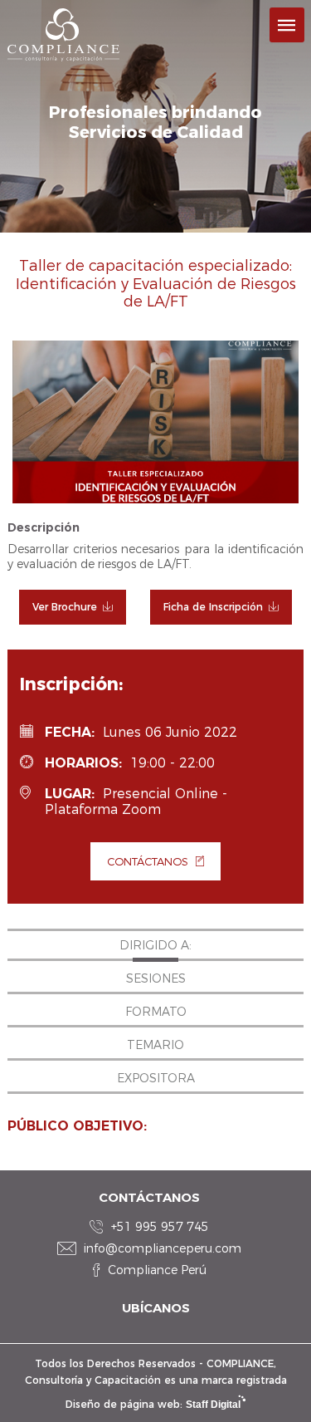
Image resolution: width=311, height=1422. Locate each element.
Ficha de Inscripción (213, 607)
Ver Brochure (64, 607)
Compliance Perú (157, 1270)
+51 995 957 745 (160, 1226)
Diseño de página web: (153, 1404)
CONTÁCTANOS (147, 861)
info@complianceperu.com (162, 1248)
